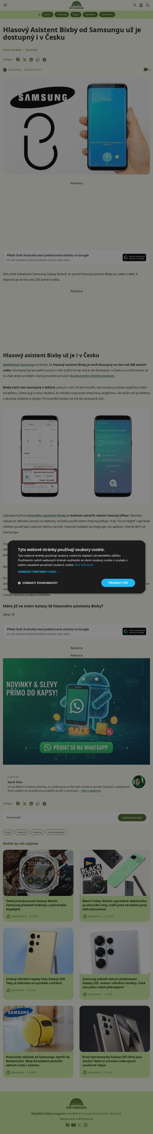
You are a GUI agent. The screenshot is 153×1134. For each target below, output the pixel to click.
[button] (76, 571)
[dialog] (76, 567)
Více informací (84, 565)
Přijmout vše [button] (118, 582)
